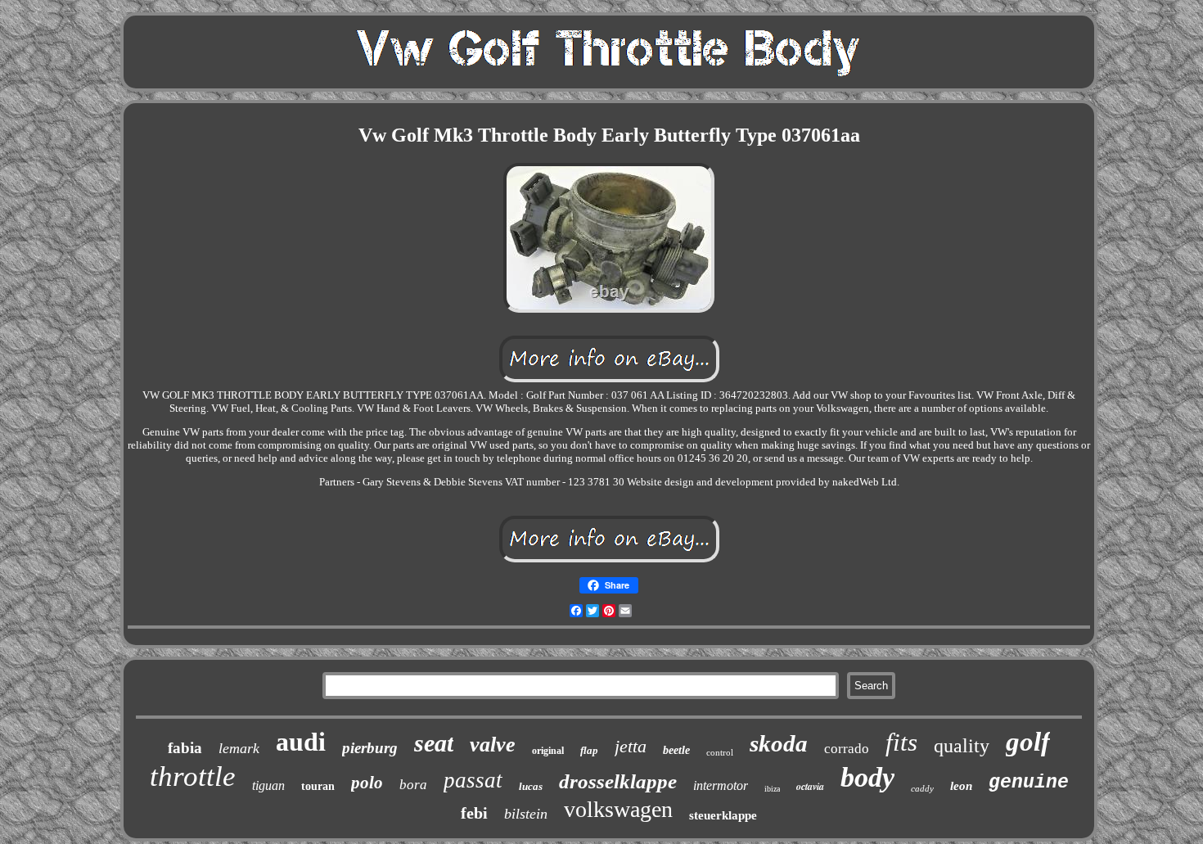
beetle (676, 750)
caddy (922, 788)
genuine (1029, 782)
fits (901, 742)
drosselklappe (618, 781)
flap (589, 750)
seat (433, 742)
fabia (185, 747)
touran (318, 786)
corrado (846, 748)
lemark (239, 748)
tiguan (268, 785)
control (719, 752)
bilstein (525, 814)
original (548, 750)
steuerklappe (723, 815)
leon (961, 785)
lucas (531, 786)
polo (367, 782)
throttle (193, 776)
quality (961, 745)
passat (473, 780)
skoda (779, 743)
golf (1028, 741)
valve (493, 744)
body (867, 777)
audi (301, 741)
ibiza (772, 788)
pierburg (370, 747)
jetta (631, 746)
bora (413, 784)
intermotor (720, 785)
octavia (810, 786)
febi (474, 813)
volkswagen (618, 809)
